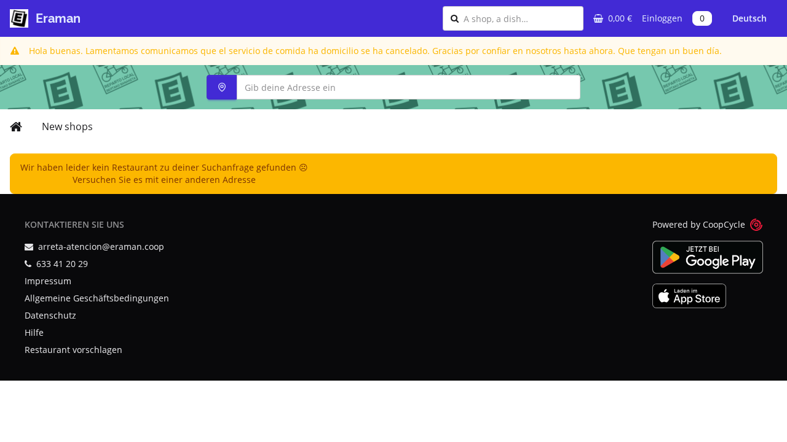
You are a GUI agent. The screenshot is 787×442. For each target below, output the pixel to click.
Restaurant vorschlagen (73, 349)
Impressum (48, 281)
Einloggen (662, 18)
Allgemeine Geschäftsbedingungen (97, 298)
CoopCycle (724, 224)
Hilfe (34, 332)
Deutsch (749, 18)
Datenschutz (50, 315)
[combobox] (519, 18)
